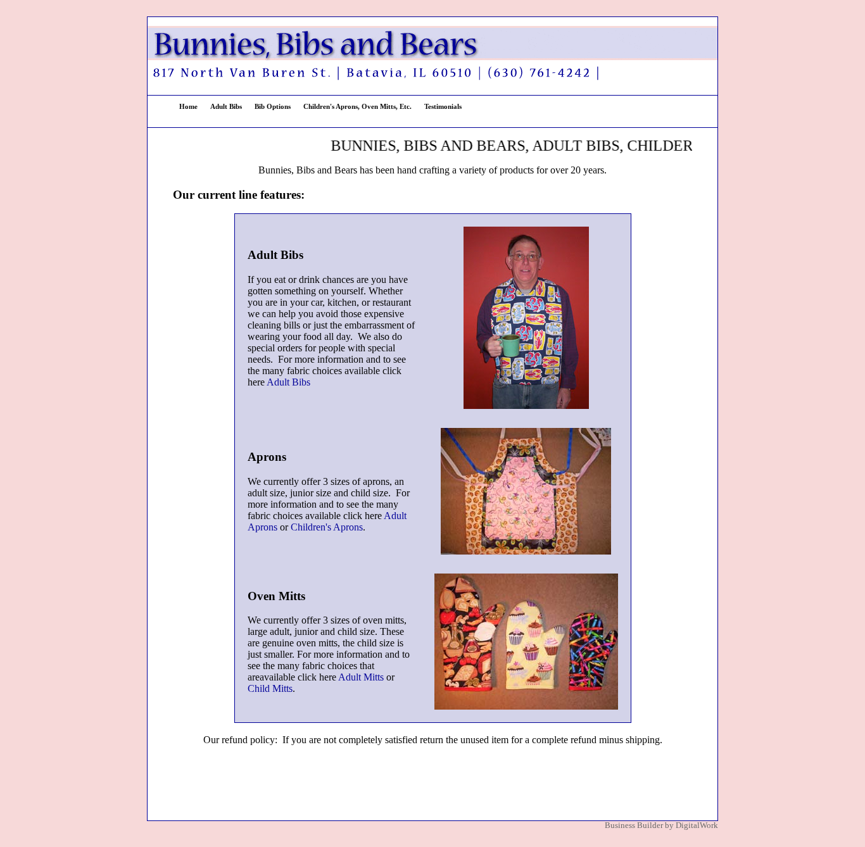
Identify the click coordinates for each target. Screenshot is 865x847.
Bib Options (273, 106)
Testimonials (443, 106)
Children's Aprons (327, 527)
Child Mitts (270, 688)
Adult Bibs (226, 106)
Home (188, 106)
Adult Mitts (361, 677)
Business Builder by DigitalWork (661, 825)
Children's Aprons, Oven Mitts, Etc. (357, 106)
